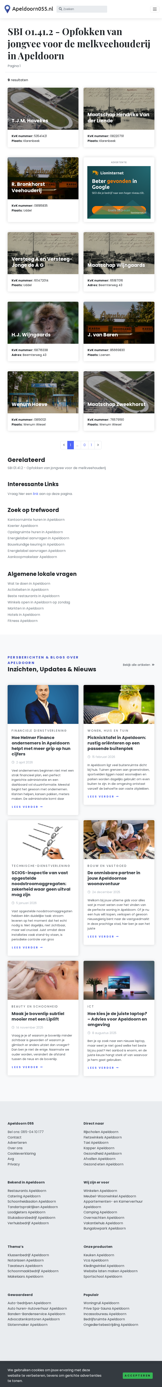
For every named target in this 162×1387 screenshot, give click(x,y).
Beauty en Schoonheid (35, 1006)
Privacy (14, 1164)
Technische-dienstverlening (41, 866)
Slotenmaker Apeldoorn (27, 1324)
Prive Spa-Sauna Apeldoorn (106, 1308)
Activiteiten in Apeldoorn (28, 589)
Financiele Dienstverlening (39, 731)
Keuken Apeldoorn (99, 1255)
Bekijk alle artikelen (136, 665)
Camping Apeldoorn (100, 1212)
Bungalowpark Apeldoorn (105, 1228)
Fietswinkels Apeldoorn (103, 1137)
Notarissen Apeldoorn (26, 1260)
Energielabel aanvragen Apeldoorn (37, 550)
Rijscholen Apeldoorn (101, 1131)
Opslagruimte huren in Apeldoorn (35, 532)
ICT (91, 1006)
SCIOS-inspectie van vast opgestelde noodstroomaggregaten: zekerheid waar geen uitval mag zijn (41, 884)
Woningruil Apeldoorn (101, 1303)
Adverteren (17, 1142)
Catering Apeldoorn (24, 1196)
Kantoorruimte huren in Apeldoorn (36, 519)
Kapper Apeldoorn (99, 1148)
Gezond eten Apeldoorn (103, 1164)
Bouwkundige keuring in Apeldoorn (36, 544)
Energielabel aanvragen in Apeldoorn (38, 538)
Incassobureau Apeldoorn (105, 1314)
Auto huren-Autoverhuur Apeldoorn (37, 1308)
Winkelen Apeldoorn (100, 1190)
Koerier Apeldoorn (23, 525)
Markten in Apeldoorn (26, 608)
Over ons (15, 1148)
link (35, 493)
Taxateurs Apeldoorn (25, 1265)
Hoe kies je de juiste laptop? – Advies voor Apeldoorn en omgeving (117, 1019)
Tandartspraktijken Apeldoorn (33, 1207)
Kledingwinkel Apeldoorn (104, 1265)
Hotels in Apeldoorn (24, 614)
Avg (11, 1158)
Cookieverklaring (22, 1153)
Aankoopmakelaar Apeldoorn (32, 556)
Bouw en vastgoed (107, 866)
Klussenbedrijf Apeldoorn (28, 1255)
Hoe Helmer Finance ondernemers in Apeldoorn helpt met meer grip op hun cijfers (41, 746)
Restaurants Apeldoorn (27, 1190)
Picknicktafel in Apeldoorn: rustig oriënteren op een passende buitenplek (117, 743)
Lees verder (25, 807)
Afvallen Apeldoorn (99, 1158)
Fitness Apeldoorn (23, 620)
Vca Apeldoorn (96, 1260)
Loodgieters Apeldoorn (26, 1212)
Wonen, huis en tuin (108, 731)
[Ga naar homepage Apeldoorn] (28, 9)
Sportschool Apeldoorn (103, 1276)
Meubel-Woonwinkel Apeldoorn (110, 1196)
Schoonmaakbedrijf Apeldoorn (33, 1271)
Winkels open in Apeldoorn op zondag (39, 602)
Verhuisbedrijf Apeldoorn (28, 1223)
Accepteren (138, 1375)
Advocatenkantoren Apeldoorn (34, 1319)
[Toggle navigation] (154, 9)
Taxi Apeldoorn (96, 1142)
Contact (15, 1137)
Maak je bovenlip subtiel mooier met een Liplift (38, 1016)
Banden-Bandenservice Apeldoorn (36, 1314)
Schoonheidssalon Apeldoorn (32, 1201)
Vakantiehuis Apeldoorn (103, 1223)
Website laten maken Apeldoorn (111, 1271)
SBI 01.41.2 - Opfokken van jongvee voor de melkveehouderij (57, 467)
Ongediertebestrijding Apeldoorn (111, 1324)
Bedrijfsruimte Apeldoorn (104, 1319)
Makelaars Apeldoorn (25, 1276)
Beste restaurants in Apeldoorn (33, 596)
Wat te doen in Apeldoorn (29, 583)
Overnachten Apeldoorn (104, 1217)
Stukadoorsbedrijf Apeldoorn (31, 1217)
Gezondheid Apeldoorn (103, 1153)
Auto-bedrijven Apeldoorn (29, 1303)
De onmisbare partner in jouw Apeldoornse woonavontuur (114, 878)
